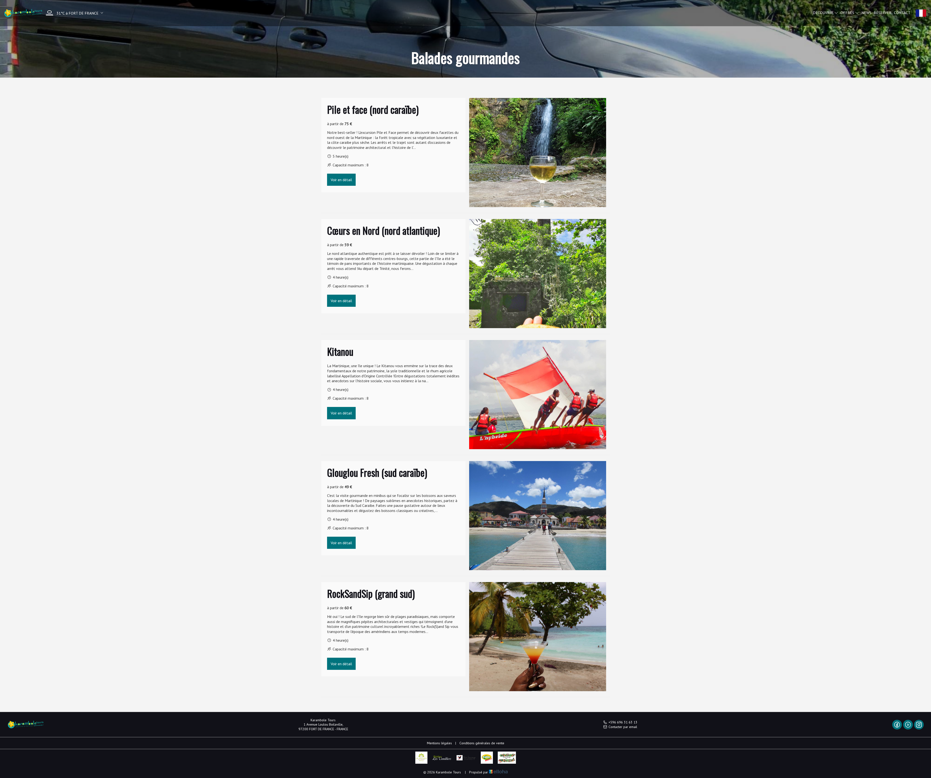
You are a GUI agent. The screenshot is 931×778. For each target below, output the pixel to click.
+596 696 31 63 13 (623, 722)
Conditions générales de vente (481, 743)
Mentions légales (439, 743)
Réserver (882, 12)
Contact (902, 12)
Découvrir (823, 12)
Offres (848, 12)
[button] (73, 13)
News (866, 12)
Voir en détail (341, 179)
